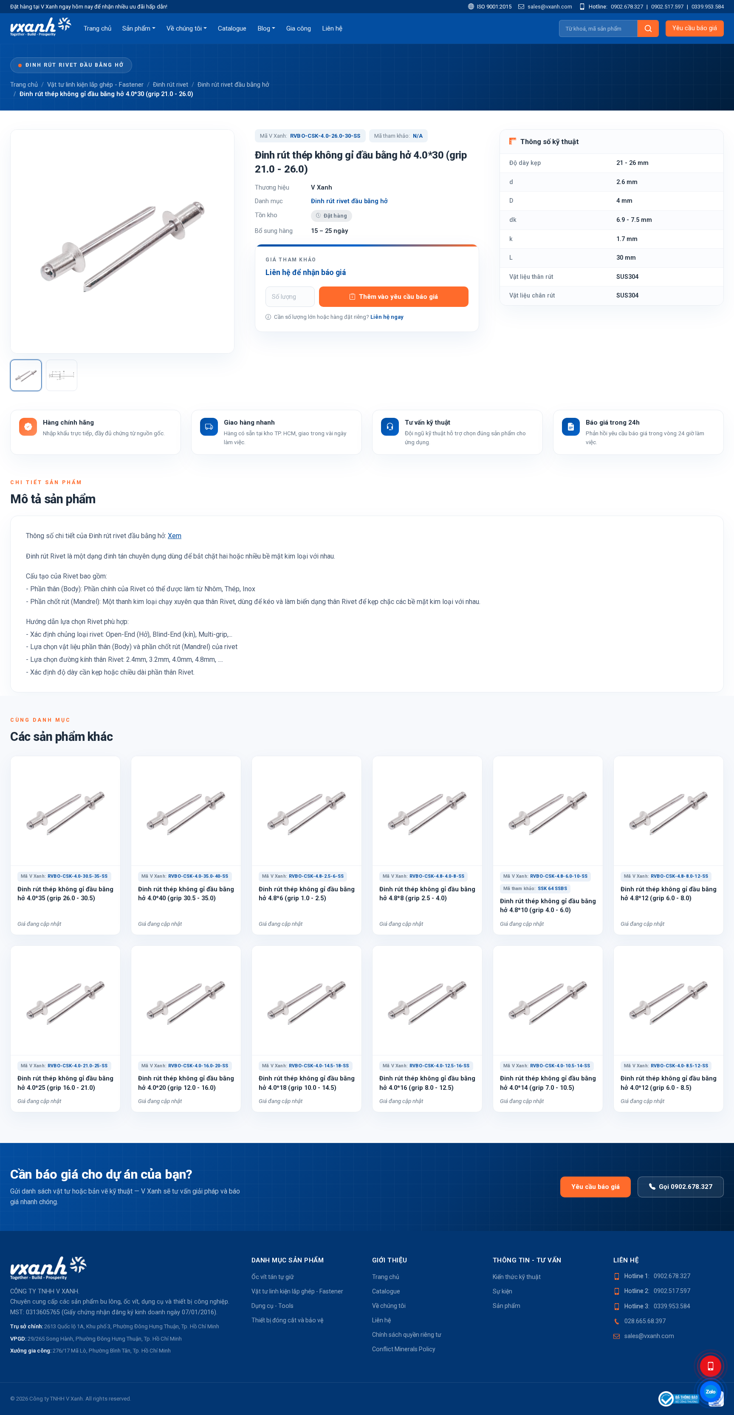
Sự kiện (502, 1291)
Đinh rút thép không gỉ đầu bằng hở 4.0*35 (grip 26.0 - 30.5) (65, 893)
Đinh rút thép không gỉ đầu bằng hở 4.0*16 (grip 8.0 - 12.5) (427, 1083)
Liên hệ (332, 28)
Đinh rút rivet (170, 84)
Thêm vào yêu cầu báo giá (398, 297)
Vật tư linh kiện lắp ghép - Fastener (95, 84)
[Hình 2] (61, 375)
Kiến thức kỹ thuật (517, 1276)
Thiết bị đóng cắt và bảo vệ (287, 1320)
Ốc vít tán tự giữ (272, 1276)
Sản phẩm (136, 28)
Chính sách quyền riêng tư (406, 1334)
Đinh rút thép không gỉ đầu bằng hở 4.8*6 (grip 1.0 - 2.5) (307, 893)
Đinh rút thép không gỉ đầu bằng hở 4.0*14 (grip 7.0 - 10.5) (548, 1083)
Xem (174, 536)
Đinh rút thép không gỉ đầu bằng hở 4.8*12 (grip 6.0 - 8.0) (669, 893)
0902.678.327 (627, 6)
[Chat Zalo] (710, 1391)
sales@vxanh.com (549, 6)
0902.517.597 (667, 6)
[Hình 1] (26, 375)
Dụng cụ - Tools (272, 1305)
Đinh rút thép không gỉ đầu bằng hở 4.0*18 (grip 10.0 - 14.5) (307, 1083)
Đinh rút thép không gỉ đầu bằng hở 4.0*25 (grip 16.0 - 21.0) (65, 1083)
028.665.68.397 (645, 1321)
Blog (263, 28)
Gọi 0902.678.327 (685, 1187)
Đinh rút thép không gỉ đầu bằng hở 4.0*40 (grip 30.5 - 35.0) (186, 893)
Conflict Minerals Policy (403, 1349)
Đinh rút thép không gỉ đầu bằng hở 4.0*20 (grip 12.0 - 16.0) (186, 1083)
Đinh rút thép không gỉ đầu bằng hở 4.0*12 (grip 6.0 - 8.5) (669, 1083)
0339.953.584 (708, 6)
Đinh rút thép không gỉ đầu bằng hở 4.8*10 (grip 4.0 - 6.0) (548, 905)
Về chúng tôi (184, 28)
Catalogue (232, 28)
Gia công (298, 28)
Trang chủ (97, 28)
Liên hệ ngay (387, 317)
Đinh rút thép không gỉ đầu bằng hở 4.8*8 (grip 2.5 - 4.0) (427, 893)
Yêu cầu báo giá (694, 28)
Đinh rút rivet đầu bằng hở (74, 65)
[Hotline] (710, 1366)
